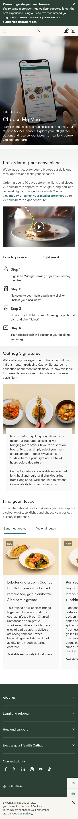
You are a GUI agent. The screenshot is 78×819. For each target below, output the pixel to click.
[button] (73, 802)
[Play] (39, 227)
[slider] (5, 240)
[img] (74, 4)
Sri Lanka (15, 786)
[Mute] (10, 244)
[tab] (15, 528)
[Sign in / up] (73, 31)
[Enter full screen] (72, 244)
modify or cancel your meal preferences (36, 195)
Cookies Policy (21, 813)
